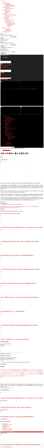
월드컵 (9, 373)
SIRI (3, 27)
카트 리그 (36, 373)
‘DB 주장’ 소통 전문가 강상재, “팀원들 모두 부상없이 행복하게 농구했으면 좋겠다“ (20, 444)
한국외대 (8, 375)
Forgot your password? (4, 39)
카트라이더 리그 (32, 373)
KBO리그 (16, 369)
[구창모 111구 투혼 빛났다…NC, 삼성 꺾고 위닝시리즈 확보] (7, 336)
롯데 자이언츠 (12, 371)
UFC (1, 371)
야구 (4, 373)
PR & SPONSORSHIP (9, 5)
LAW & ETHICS (8, 16)
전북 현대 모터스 (18, 373)
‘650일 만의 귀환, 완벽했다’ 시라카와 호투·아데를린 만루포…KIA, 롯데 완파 (18, 325)
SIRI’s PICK (7, 20)
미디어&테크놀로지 (7, 10)
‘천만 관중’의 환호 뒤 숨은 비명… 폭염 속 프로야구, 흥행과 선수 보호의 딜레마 (19, 241)
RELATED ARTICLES (5, 213)
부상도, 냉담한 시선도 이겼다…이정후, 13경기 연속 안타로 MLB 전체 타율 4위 (19, 297)
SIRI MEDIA (6, 426)
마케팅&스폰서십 (6, 2)
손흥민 (30, 371)
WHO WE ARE (8, 28)
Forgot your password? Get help (6, 64)
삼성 (23, 371)
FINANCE (7, 15)
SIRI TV (9, 26)
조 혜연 (1, 446)
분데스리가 (21, 371)
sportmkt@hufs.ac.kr (8, 387)
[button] (2, 345)
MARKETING (8, 4)
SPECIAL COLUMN (9, 19)
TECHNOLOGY (8, 12)
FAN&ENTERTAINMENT (10, 6)
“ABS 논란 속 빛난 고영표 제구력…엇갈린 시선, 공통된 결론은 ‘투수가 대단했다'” (20, 269)
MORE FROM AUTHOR (15, 213)
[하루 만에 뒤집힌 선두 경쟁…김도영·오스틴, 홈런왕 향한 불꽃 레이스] (7, 253)
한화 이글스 (17, 375)
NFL (37, 369)
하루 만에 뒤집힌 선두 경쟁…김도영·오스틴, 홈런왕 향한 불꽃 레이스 (17, 255)
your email (13, 43)
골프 (2, 371)
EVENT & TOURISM (9, 8)
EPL (1, 369)
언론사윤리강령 (8, 30)
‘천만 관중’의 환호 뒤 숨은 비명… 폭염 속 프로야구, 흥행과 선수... (16, 407)
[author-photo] (2, 208)
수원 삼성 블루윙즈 (33, 371)
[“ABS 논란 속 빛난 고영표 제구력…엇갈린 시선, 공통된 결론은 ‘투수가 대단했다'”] (7, 267)
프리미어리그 (4, 375)
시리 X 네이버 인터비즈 (10, 21)
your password (13, 37)
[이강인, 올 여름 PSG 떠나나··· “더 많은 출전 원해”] (7, 308)
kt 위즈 (22, 369)
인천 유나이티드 (13, 373)
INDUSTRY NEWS (11, 24)
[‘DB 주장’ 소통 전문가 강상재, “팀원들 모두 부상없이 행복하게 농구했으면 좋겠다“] (9, 442)
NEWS (5, 423)
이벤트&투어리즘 (6, 7)
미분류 (5, 427)
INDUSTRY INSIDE (11, 23)
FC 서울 (7, 369)
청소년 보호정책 (6, 31)
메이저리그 (17, 371)
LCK (31, 369)
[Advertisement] (22, 98)
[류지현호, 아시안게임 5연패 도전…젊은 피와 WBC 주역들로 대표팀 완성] (7, 280)
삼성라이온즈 (26, 371)
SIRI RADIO (9, 25)
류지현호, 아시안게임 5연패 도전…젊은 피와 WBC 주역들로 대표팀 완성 (18, 283)
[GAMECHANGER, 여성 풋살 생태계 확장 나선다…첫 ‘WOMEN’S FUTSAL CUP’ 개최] (7, 225)
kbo (13, 369)
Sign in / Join (5, 57)
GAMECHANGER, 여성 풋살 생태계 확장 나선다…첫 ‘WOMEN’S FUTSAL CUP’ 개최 (21, 227)
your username (13, 35)
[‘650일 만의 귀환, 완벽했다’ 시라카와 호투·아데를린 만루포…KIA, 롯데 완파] (7, 322)
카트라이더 (26, 373)
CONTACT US (8, 29)
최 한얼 (1, 157)
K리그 (25, 369)
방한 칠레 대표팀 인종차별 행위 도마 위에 (13, 207)
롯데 (9, 371)
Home (1, 148)
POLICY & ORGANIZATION (11, 14)
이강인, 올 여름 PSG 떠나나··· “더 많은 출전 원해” (12, 311)
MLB (34, 369)
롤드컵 (7, 371)
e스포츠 (4, 369)
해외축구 (22, 375)
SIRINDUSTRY (8, 22)
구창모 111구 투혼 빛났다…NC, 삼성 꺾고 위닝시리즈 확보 (14, 339)
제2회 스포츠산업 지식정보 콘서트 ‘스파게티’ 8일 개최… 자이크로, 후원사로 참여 (22, 206)
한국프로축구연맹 (12, 375)
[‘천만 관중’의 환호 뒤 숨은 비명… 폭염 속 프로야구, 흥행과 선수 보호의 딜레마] (7, 239)
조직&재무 (5, 13)
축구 (22, 373)
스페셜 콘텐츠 (5, 17)
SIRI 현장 (40, 369)
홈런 (25, 375)
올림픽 (7, 373)
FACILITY (7, 9)
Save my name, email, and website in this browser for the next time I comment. (16, 362)
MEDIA (6, 11)
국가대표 (5, 371)
